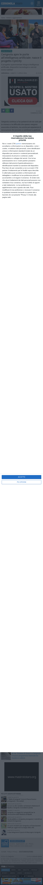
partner (18, 143)
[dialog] (21, 442)
